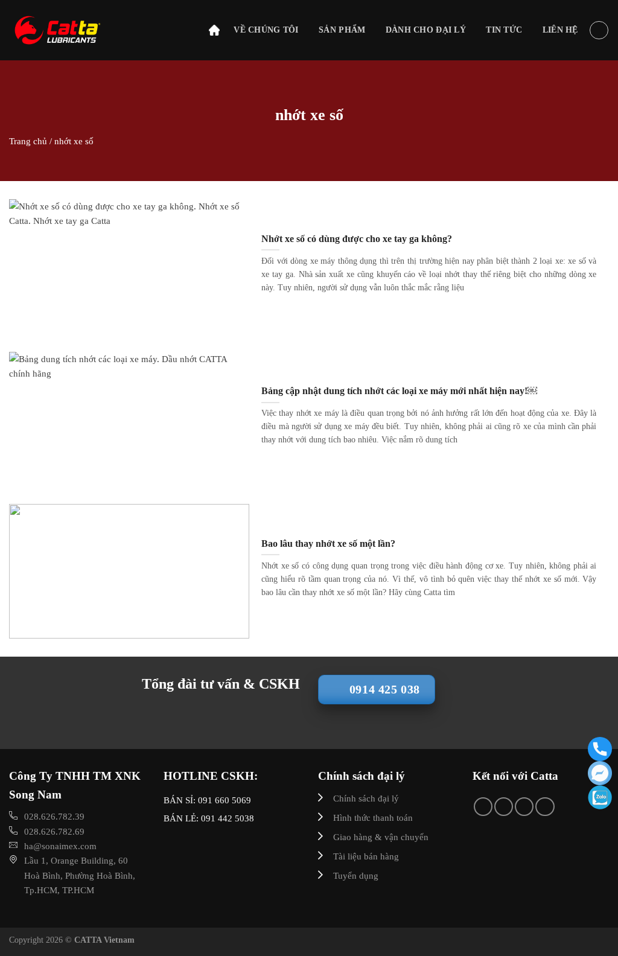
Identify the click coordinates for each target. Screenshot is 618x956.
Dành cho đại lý (426, 29)
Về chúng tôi (266, 29)
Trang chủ (28, 141)
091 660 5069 (224, 800)
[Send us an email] (503, 806)
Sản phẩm (342, 29)
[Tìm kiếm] (599, 30)
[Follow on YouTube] (544, 806)
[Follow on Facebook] (483, 806)
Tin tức (504, 29)
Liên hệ (560, 29)
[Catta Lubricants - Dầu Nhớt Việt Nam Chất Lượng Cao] (84, 30)
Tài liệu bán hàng (366, 856)
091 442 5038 (226, 818)
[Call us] (524, 806)
